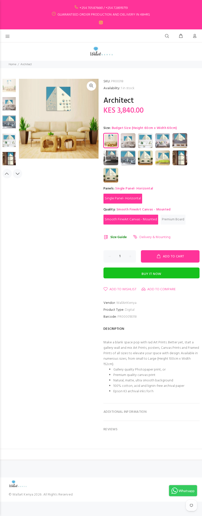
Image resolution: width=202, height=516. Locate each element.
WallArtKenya (126, 303)
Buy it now (151, 274)
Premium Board (173, 219)
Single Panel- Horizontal (123, 198)
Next (17, 173)
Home (12, 64)
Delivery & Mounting (154, 237)
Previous (7, 173)
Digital (130, 310)
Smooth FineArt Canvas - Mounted (131, 219)
